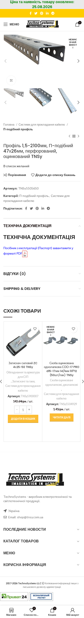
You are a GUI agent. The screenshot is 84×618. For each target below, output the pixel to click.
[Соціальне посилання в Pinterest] (42, 13)
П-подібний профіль (18, 129)
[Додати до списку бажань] (35, 329)
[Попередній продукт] (69, 136)
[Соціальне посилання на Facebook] (30, 13)
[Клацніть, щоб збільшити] (11, 80)
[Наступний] (78, 136)
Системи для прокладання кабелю (42, 124)
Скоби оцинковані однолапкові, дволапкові (61, 382)
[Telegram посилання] (53, 13)
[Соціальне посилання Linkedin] (47, 13)
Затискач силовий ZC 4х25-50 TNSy (23, 365)
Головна (9, 124)
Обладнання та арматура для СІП (23, 375)
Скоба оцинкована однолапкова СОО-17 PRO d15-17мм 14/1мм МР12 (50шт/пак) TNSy (61, 369)
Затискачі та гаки (23, 381)
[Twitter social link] (36, 13)
